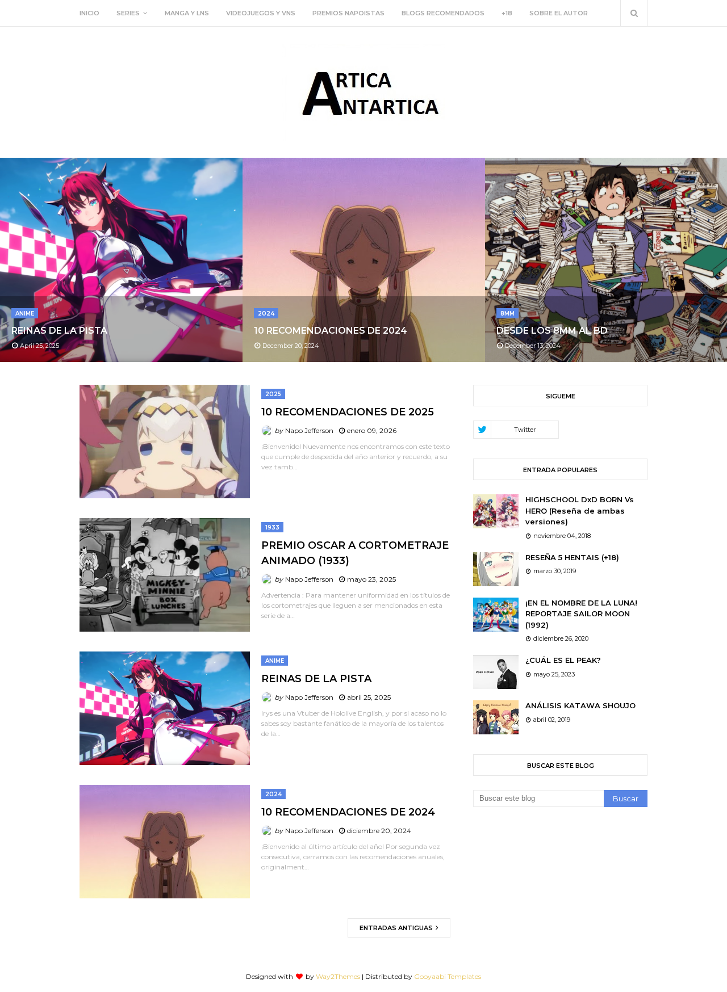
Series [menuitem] (128, 13)
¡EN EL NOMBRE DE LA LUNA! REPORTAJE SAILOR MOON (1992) (581, 613)
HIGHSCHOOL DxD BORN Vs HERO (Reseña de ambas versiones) (579, 510)
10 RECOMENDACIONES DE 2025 (347, 412)
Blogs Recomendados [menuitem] (443, 13)
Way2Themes (338, 976)
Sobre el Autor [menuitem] (558, 13)
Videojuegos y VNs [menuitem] (260, 13)
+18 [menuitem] (507, 13)
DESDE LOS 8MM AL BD (552, 330)
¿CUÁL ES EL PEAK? (563, 660)
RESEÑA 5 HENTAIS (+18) (572, 557)
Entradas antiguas (397, 928)
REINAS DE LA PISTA (59, 330)
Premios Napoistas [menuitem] (348, 13)
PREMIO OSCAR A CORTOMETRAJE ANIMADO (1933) (355, 553)
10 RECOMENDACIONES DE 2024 (330, 330)
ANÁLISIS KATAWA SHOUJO (580, 705)
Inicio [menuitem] (89, 13)
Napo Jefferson (309, 430)
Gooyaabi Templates (447, 976)
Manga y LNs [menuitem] (187, 13)
